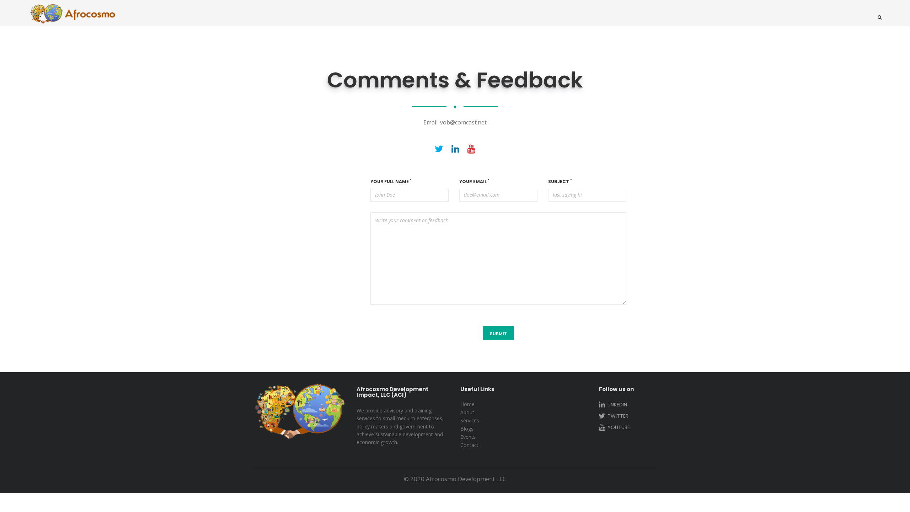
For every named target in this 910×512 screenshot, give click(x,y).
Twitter (617, 416)
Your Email (474, 181)
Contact (469, 445)
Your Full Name (391, 181)
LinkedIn (616, 404)
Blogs (466, 428)
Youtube (618, 427)
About (467, 412)
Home (467, 404)
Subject (560, 181)
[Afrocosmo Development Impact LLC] (72, 15)
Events (468, 436)
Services (469, 420)
